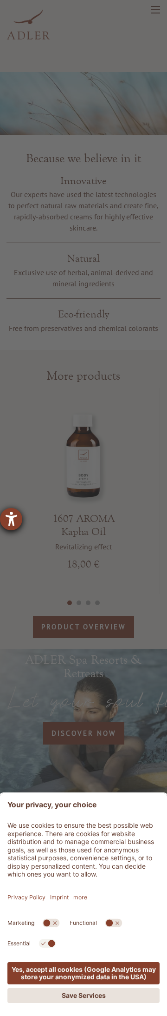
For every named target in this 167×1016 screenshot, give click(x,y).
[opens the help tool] (11, 519)
